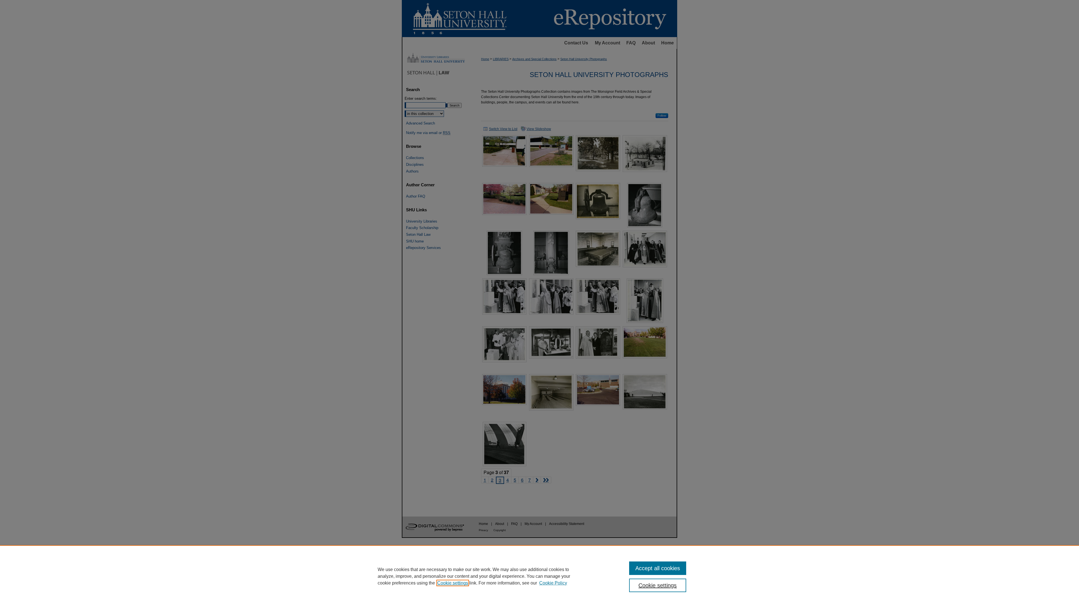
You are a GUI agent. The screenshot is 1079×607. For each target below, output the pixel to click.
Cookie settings (452, 583)
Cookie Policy (553, 583)
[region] (539, 576)
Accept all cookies (657, 568)
